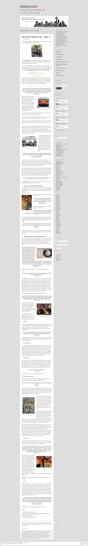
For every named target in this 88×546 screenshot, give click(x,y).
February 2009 (58, 222)
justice (45, 534)
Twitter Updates (58, 93)
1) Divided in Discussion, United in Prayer (62, 31)
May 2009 (57, 219)
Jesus (43, 534)
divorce (23, 533)
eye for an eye (31, 533)
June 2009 (57, 218)
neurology (40, 535)
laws (22, 535)
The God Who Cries (59, 153)
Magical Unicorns (58, 148)
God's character (45, 533)
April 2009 (57, 220)
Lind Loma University (26, 535)
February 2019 (58, 199)
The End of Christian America (60, 152)
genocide (35, 533)
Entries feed (58, 257)
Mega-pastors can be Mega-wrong (61, 149)
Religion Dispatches (59, 185)
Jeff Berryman (58, 174)
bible (28, 532)
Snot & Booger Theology (59, 151)
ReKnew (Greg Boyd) (59, 183)
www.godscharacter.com (32, 70)
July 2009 (57, 217)
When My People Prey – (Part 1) (36, 36)
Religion (35, 531)
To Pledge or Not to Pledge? (60, 68)
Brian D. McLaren (58, 161)
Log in (57, 256)
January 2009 (58, 223)
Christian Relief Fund (59, 164)
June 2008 (57, 227)
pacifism (26, 537)
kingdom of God (49, 534)
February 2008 (58, 232)
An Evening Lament (59, 56)
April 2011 (57, 210)
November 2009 (58, 214)
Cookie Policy (20, 543)
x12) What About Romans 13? (60, 43)
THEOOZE (57, 189)
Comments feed (58, 259)
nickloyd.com (28, 6)
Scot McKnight (58, 188)
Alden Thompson (47, 531)
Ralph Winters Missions (59, 182)
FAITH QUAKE (58, 52)
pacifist (29, 537)
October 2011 (58, 207)
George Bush (39, 533)
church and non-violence (46, 532)
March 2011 (58, 211)
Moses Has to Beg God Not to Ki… (63, 108)
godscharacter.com (24, 534)
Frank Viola (57, 169)
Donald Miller (58, 168)
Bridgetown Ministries (59, 162)
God (41, 533)
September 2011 (58, 208)
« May (57, 250)
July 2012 (57, 206)
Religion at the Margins (59, 184)
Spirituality (37, 531)
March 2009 (58, 221)
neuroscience (44, 535)
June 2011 (57, 209)
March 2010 (58, 212)
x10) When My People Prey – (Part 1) (61, 41)
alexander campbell (24, 532)
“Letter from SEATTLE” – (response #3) (62, 144)
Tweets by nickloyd (59, 95)
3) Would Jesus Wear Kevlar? (60, 33)
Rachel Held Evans (59, 181)
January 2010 (58, 213)
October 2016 (58, 203)
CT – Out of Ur (58, 165)
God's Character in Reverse (60, 146)
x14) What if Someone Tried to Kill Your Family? (62, 46)
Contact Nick (30, 12)
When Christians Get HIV (59, 155)
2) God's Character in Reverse (60, 32)
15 (58, 244)
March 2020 (58, 198)
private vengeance (38, 537)
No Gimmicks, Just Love (59, 150)
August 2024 (58, 196)
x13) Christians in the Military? (60, 44)
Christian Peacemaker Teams (60, 163)
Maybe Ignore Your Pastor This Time (62, 61)
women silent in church (31, 538)
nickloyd (60, 120)
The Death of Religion (59, 75)
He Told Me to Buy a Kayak (60, 70)
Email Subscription (59, 80)
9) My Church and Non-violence (60, 40)
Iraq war (41, 534)
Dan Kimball (58, 166)
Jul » (59, 250)
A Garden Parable (59, 59)
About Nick (25, 12)
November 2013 (58, 204)
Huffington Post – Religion (60, 173)
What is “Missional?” (59, 154)
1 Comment (36, 538)
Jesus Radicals (58, 176)
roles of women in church (45, 537)
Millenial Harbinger (32, 535)
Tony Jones (57, 190)
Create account (58, 255)
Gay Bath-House (58, 145)
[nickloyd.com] (44, 19)
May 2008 (57, 228)
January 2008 (58, 233)
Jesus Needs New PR (59, 175)
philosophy (29, 531)
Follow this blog (59, 50)
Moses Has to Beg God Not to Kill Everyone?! (61, 65)
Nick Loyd (41, 174)
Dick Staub (57, 167)
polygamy (34, 537)
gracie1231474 (61, 104)
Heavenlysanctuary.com (36, 534)
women (26, 538)
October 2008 (58, 226)
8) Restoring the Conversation (60, 38)
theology (41, 531)
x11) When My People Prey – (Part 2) (61, 42)
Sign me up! (59, 88)
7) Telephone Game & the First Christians (62, 37)
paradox (31, 537)
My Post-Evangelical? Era (60, 54)
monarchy (36, 535)
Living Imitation (58, 147)
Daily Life (26, 531)
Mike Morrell (58, 178)
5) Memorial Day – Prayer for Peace (61, 35)
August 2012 (58, 205)
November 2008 (58, 225)
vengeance (23, 538)
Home (21, 12)
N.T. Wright (57, 179)
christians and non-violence (39, 532)
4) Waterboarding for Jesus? (60, 34)
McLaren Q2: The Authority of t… (63, 101)
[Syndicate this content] (56, 50)
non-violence (48, 535)
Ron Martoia (58, 187)
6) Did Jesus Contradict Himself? (61, 36)
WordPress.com (58, 260)
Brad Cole (30, 532)
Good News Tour (29, 534)
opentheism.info (58, 180)
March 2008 (58, 231)
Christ (33, 532)
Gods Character (58, 170)
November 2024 (58, 195)
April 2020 (57, 197)
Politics (32, 531)
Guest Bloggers (37, 12)
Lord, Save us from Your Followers (61, 177)
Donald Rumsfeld (26, 533)
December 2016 (58, 202)
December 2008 (58, 224)
